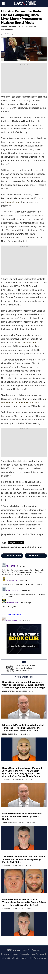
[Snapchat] (38, 548)
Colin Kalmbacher (8, 26)
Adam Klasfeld (8, 691)
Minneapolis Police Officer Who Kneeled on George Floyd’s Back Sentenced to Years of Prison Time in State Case (23, 728)
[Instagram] (31, 548)
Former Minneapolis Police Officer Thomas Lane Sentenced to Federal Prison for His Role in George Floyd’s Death (24, 902)
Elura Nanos (7, 734)
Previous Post (14, 555)
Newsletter (5, 954)
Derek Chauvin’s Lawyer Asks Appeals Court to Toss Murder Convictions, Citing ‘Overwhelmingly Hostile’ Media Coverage (23, 685)
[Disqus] (24, 591)
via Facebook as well (29, 342)
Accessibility (24, 954)
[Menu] (3, 3)
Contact (25, 958)
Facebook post (12, 202)
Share (7, 33)
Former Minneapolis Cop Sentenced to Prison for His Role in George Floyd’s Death (22, 816)
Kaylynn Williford (15, 543)
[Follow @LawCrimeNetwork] (36, 548)
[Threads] (33, 548)
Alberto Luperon (9, 823)
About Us (26, 950)
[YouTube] (23, 548)
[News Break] (41, 548)
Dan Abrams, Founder (38, 958)
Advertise (35, 950)
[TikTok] (28, 548)
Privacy (15, 954)
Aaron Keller (8, 780)
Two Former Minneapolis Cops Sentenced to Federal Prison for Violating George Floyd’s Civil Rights (23, 859)
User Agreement (38, 954)
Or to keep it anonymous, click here (25, 669)
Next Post (34, 555)
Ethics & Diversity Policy (10, 958)
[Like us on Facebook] (26, 548)
